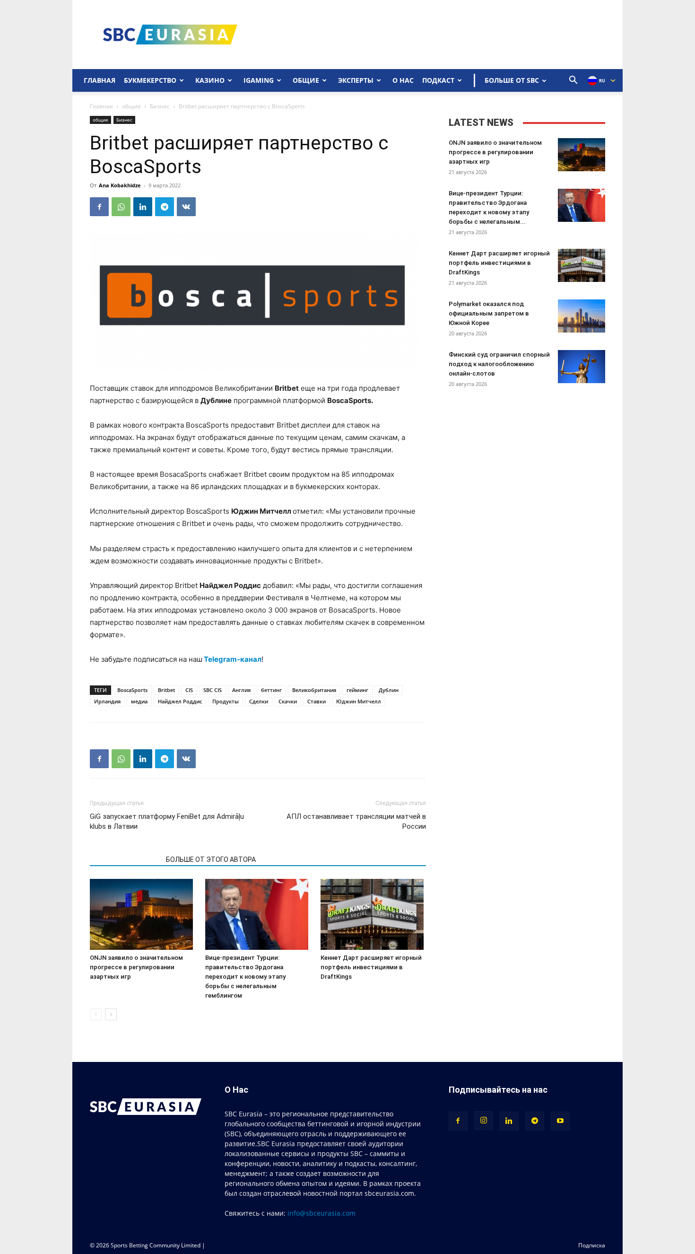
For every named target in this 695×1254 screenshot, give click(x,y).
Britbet (166, 689)
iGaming (258, 80)
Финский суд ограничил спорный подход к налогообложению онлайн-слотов (499, 364)
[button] (573, 81)
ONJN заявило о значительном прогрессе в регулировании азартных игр (136, 967)
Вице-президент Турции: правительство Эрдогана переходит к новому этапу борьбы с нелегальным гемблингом (245, 976)
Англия (241, 689)
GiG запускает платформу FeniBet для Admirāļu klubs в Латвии (167, 821)
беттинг (271, 689)
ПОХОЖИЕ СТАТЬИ (125, 859)
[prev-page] (96, 1014)
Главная (99, 80)
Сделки (258, 701)
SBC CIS (212, 689)
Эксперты (356, 80)
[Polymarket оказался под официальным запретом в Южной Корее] (581, 316)
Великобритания (314, 689)
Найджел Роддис (180, 701)
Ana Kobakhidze (120, 185)
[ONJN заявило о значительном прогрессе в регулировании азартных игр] (142, 914)
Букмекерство (150, 80)
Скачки (287, 701)
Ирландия (107, 701)
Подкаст (438, 80)
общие (131, 106)
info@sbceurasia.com (321, 1213)
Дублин (389, 689)
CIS (189, 689)
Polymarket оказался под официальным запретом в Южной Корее (489, 313)
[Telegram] (164, 206)
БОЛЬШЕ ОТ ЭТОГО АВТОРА (211, 859)
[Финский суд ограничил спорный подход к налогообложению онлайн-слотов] (581, 366)
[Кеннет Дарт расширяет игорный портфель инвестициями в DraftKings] (373, 914)
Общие (306, 80)
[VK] (186, 206)
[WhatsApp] (121, 206)
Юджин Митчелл (358, 701)
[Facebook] (99, 206)
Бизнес (160, 106)
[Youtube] (560, 1121)
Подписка (591, 1245)
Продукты (225, 701)
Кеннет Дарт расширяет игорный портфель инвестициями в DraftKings (371, 967)
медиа (139, 701)
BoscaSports (132, 689)
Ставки (316, 701)
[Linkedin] (142, 206)
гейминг (357, 689)
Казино (210, 80)
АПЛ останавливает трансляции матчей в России (356, 821)
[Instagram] (483, 1120)
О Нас (403, 80)
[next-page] (111, 1014)
